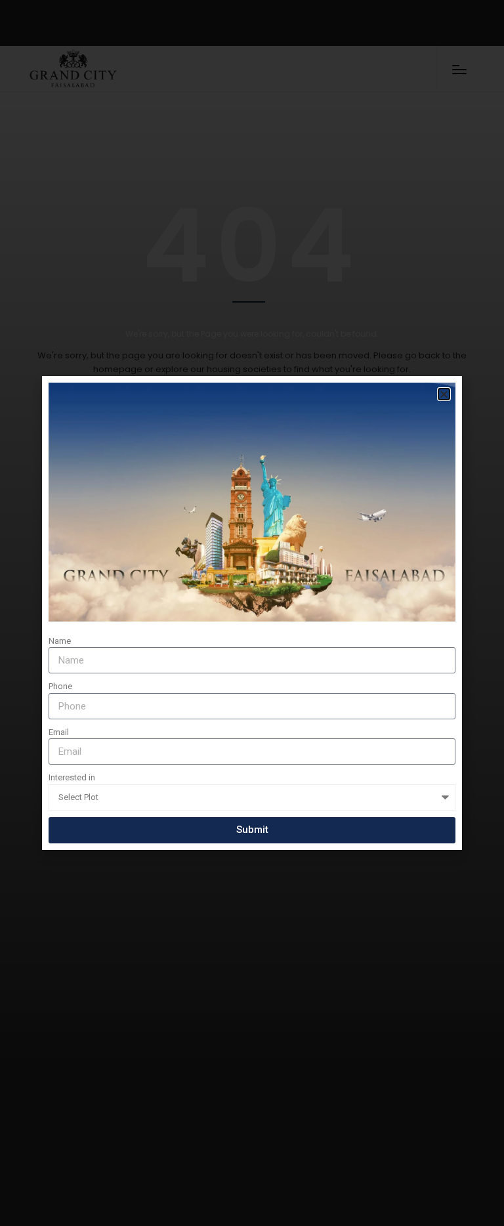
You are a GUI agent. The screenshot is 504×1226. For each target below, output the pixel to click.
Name (60, 641)
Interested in (72, 777)
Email (59, 732)
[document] (252, 613)
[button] (444, 394)
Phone (60, 686)
